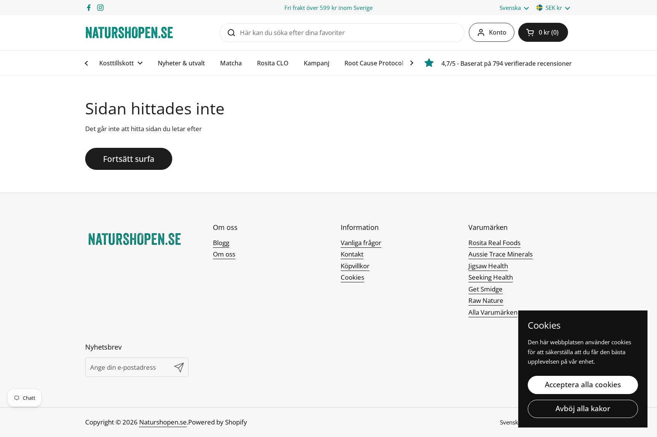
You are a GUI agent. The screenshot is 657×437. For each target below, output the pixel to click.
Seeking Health (490, 277)
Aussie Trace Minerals (500, 254)
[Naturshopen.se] (129, 32)
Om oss (224, 254)
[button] (543, 32)
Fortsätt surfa (128, 158)
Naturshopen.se (163, 422)
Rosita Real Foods (494, 242)
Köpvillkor (355, 265)
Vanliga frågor (361, 242)
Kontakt (352, 254)
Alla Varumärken (492, 312)
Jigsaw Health (488, 265)
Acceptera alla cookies (583, 385)
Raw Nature (485, 300)
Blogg (221, 242)
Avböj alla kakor (582, 408)
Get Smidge (485, 289)
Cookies (352, 277)
